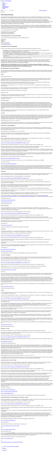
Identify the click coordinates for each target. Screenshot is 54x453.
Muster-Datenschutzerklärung (6, 442)
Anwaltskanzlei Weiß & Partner (17, 442)
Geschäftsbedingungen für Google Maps (27, 196)
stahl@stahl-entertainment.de (7, 44)
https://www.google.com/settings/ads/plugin (8, 420)
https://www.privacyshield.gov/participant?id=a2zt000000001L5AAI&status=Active (15, 142)
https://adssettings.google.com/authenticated (8, 249)
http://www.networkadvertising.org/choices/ (8, 429)
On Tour (4, 5)
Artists (4, 4)
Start (3, 2)
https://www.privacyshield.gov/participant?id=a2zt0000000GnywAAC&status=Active (15, 262)
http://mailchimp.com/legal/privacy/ (7, 341)
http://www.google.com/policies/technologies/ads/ (9, 391)
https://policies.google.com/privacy (6, 201)
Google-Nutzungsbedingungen (43, 195)
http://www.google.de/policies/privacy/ (7, 393)
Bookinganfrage (5, 7)
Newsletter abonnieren (43, 10)
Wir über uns (5, 3)
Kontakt (4, 8)
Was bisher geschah (6, 6)
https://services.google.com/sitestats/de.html (8, 389)
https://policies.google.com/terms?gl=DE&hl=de (9, 196)
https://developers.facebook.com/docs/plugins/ (8, 269)
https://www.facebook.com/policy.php (7, 286)
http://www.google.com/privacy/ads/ (7, 438)
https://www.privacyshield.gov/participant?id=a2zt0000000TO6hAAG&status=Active (15, 336)
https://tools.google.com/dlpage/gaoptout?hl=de (9, 163)
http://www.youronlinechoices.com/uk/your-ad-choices (10, 425)
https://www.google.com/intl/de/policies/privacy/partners (10, 158)
